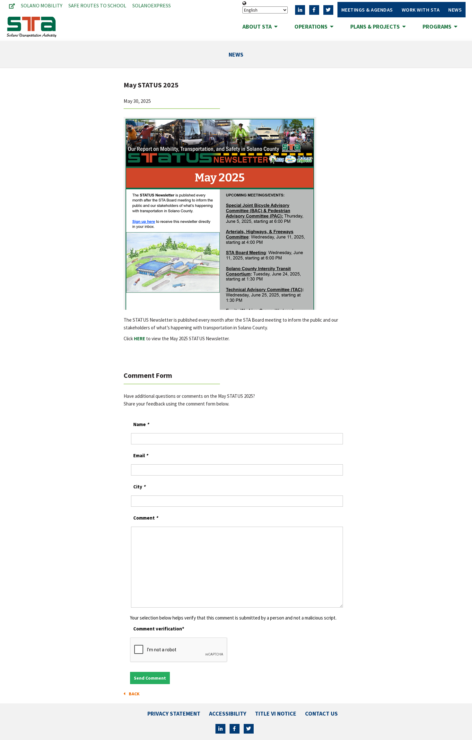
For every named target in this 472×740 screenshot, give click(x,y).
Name (141, 424)
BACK (133, 694)
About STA (258, 26)
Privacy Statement (173, 713)
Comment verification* (158, 629)
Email (140, 455)
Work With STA (421, 9)
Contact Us (321, 713)
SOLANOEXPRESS (151, 5)
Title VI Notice (275, 713)
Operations (312, 26)
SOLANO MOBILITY (41, 5)
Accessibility (227, 713)
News (455, 9)
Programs (438, 26)
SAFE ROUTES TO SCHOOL (97, 5)
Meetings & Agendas (367, 9)
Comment (145, 518)
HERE (139, 338)
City (139, 487)
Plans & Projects (376, 26)
